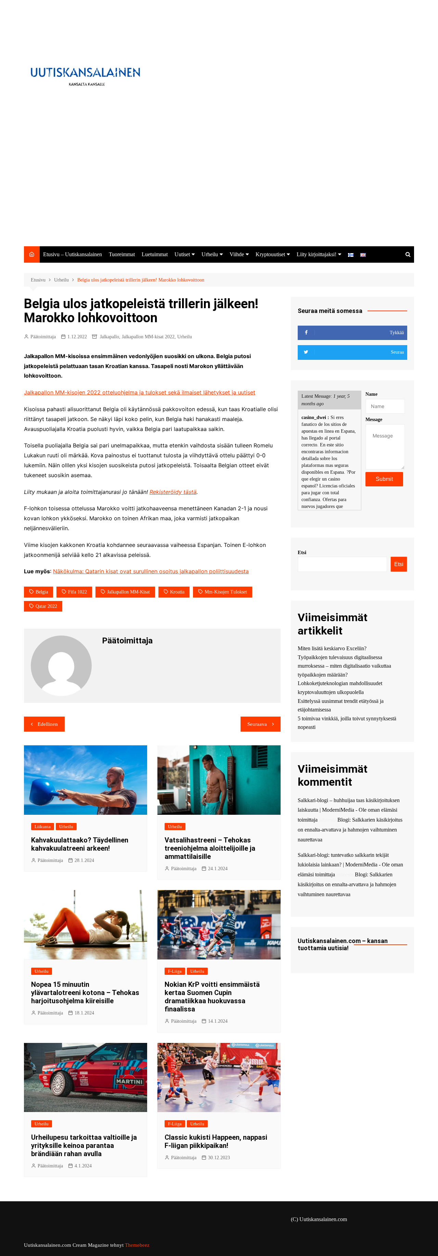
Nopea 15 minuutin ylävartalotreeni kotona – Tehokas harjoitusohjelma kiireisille (85, 992)
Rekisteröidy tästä (173, 491)
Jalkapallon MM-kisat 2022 (148, 336)
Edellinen (48, 724)
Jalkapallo (109, 336)
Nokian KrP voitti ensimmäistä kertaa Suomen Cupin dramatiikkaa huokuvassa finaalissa (212, 996)
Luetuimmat (155, 254)
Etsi (302, 552)
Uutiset (182, 254)
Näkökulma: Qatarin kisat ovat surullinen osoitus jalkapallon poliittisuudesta (151, 571)
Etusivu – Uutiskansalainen (72, 254)
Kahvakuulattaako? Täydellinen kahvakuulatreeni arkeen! (79, 844)
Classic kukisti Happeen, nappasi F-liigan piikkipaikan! (216, 1141)
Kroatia (177, 591)
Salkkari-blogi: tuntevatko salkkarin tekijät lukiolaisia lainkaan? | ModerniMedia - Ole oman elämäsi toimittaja (350, 865)
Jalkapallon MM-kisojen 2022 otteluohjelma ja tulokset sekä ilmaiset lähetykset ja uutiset (139, 392)
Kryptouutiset (270, 254)
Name (371, 394)
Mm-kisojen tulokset (226, 591)
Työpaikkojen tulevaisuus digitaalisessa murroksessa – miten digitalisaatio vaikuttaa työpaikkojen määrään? (344, 666)
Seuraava (257, 724)
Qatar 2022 (46, 606)
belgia (42, 591)
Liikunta (43, 826)
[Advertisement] (219, 195)
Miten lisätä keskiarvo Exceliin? (332, 648)
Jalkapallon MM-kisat (128, 591)
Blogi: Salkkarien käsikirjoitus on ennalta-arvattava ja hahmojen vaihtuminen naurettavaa (350, 829)
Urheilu (210, 254)
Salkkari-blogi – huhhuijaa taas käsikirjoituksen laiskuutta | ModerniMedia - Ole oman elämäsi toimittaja (349, 810)
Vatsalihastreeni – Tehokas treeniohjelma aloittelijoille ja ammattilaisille (210, 848)
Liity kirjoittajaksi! (316, 254)
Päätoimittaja (43, 336)
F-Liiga (175, 971)
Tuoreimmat (122, 254)
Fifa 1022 (77, 591)
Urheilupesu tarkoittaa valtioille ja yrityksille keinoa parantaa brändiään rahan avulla (84, 1145)
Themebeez (137, 1245)
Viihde (237, 254)
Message (373, 419)
